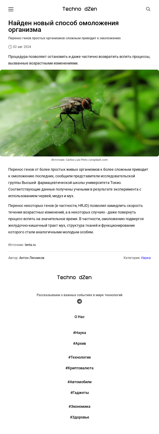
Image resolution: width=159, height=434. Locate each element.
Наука (146, 258)
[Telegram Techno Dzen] (79, 302)
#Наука (79, 332)
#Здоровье (79, 417)
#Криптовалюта (79, 368)
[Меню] (10, 9)
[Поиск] (148, 9)
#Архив (79, 343)
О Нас (79, 317)
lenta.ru (30, 245)
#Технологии (79, 357)
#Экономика (79, 406)
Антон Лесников (31, 258)
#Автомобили (79, 382)
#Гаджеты (79, 392)
